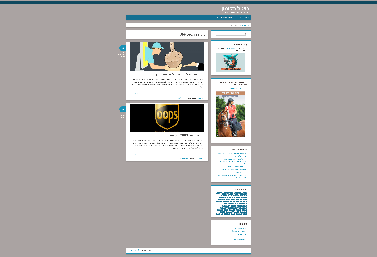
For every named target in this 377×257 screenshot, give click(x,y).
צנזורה (222, 212)
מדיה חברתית (242, 205)
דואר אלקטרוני (224, 197)
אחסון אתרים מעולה (239, 228)
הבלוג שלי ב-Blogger (239, 231)
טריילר (244, 203)
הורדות (236, 199)
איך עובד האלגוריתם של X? (237, 167)
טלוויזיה (219, 201)
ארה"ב (231, 195)
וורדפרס (221, 199)
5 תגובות (193, 159)
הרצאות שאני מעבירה (224, 17)
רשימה (239, 214)
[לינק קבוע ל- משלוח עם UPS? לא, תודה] (167, 118)
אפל (236, 195)
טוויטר (232, 201)
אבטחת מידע (228, 193)
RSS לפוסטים (135, 250)
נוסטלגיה (223, 207)
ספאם (244, 210)
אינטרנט (219, 193)
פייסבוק (220, 210)
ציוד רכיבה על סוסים (239, 240)
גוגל (238, 197)
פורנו (226, 210)
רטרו (244, 214)
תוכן (233, 214)
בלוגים (224, 195)
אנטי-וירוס (243, 195)
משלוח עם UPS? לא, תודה (185, 135)
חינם (245, 201)
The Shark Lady (231, 48)
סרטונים (232, 210)
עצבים (199, 98)
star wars (238, 193)
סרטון (238, 210)
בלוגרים (244, 197)
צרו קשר (238, 17)
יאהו (238, 203)
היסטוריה (229, 199)
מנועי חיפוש (242, 207)
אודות (247, 17)
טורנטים (226, 201)
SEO (244, 193)
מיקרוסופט (226, 205)
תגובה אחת (192, 98)
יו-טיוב (233, 203)
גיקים (232, 197)
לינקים (227, 203)
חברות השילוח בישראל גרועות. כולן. (179, 74)
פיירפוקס (243, 212)
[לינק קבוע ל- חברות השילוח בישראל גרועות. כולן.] (167, 56)
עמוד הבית (245, 25)
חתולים (239, 201)
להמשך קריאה (136, 93)
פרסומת (229, 212)
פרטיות (236, 212)
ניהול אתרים (242, 234)
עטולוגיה (243, 237)
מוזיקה (233, 205)
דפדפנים (243, 199)
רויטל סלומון (235, 8)
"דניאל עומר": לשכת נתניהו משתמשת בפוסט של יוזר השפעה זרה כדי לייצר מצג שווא (232, 161)
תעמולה (227, 214)
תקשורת (219, 214)
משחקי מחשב (232, 207)
